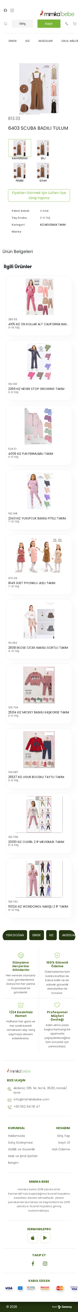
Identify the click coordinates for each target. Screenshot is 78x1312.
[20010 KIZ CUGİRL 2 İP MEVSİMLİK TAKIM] (39, 814)
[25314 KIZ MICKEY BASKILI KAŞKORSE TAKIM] (39, 685)
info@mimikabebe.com (31, 1099)
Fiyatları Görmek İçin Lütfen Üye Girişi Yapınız (39, 195)
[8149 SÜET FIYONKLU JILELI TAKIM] (39, 555)
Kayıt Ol (64, 1142)
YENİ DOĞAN (15, 935)
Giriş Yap (63, 1136)
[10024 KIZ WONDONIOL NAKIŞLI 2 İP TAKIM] (39, 879)
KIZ (51, 935)
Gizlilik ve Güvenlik (21, 1149)
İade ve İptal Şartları (23, 1156)
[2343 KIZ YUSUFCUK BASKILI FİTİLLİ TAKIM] (39, 491)
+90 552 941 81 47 (27, 1106)
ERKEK (36, 935)
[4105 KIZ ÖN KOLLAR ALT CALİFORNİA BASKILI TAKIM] (39, 296)
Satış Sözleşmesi (20, 1142)
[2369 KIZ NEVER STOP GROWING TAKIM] (39, 361)
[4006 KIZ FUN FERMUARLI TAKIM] (39, 426)
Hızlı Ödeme (61, 1149)
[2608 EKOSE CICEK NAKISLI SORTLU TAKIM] (39, 620)
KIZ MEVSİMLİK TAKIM (53, 225)
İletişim (13, 1163)
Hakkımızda (16, 1136)
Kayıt (49, 23)
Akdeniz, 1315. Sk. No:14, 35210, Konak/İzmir (40, 1090)
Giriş (22, 23)
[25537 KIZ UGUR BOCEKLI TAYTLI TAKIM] (39, 749)
